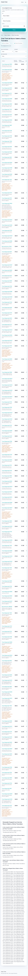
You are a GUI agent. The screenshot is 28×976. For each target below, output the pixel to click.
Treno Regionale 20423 (7, 419)
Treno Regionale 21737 (7, 425)
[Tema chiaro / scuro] (25, 2)
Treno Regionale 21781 (7, 772)
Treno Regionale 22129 (7, 146)
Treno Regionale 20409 (7, 385)
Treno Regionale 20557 (7, 281)
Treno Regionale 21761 (7, 198)
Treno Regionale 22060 (7, 596)
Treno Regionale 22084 (7, 502)
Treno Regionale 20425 (7, 225)
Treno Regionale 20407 (7, 340)
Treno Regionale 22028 (7, 241)
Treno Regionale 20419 (7, 680)
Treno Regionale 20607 (7, 507)
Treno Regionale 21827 (7, 125)
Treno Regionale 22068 (7, 550)
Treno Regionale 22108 (7, 721)
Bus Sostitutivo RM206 (7, 606)
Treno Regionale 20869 (7, 591)
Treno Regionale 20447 (7, 412)
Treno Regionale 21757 (7, 805)
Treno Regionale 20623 (7, 203)
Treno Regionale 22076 (7, 491)
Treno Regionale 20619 (7, 754)
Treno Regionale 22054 (7, 460)
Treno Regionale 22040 (7, 486)
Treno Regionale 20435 (7, 526)
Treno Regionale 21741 (7, 631)
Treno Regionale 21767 (7, 114)
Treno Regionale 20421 (7, 152)
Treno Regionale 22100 (7, 88)
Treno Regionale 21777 (7, 324)
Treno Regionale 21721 (7, 465)
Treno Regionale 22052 (7, 675)
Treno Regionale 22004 (7, 655)
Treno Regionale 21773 (7, 192)
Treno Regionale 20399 (7, 167)
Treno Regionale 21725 (7, 586)
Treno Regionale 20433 (7, 561)
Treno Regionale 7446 (7, 545)
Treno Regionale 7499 (7, 613)
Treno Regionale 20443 (7, 329)
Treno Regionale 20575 (7, 698)
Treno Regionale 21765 (7, 286)
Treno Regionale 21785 (7, 636)
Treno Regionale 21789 (7, 441)
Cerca (14, 29)
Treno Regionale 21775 (7, 731)
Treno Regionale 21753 (7, 470)
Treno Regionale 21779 (7, 312)
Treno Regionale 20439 (7, 799)
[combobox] (14, 15)
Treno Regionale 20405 (7, 390)
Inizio (22, 2)
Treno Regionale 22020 (7, 270)
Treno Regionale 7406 (7, 567)
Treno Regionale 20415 (7, 737)
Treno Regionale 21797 (7, 345)
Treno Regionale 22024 (7, 120)
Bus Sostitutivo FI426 (7, 246)
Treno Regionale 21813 (7, 157)
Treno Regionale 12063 (7, 521)
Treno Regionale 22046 (7, 219)
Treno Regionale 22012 (7, 69)
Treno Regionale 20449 (7, 235)
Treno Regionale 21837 (7, 686)
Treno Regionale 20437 (7, 601)
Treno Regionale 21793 (7, 783)
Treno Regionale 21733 (7, 402)
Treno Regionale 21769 (7, 767)
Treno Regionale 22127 (7, 251)
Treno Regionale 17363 (7, 141)
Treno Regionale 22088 (7, 291)
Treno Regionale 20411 (7, 275)
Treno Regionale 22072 (7, 497)
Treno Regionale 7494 (7, 705)
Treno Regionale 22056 (7, 98)
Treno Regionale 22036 (7, 174)
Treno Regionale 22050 (7, 162)
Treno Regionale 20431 (7, 436)
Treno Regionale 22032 (7, 481)
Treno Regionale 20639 (7, 692)
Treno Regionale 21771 (7, 93)
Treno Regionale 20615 (7, 742)
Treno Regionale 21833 (7, 475)
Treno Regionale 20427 (7, 265)
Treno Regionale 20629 (7, 642)
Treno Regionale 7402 (7, 179)
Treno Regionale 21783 (7, 407)
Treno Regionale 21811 (7, 788)
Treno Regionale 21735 (7, 130)
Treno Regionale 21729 (7, 136)
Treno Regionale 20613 (7, 318)
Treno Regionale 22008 (7, 793)
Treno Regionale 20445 (7, 556)
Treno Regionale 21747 (7, 626)
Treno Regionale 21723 (7, 531)
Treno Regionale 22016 (7, 307)
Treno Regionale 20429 (7, 296)
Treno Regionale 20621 (7, 104)
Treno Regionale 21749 (7, 454)
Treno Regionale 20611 (7, 660)
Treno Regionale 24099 (7, 540)
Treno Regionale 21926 (7, 372)
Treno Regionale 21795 (7, 230)
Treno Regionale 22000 (7, 396)
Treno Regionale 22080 (7, 430)
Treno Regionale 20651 (7, 581)
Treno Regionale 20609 (7, 82)
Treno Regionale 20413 (7, 726)
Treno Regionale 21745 (7, 302)
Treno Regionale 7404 (7, 109)
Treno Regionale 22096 (7, 335)
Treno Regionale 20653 (7, 359)
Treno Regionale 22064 (7, 748)
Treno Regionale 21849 (7, 64)
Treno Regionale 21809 (7, 777)
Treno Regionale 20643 (7, 378)
